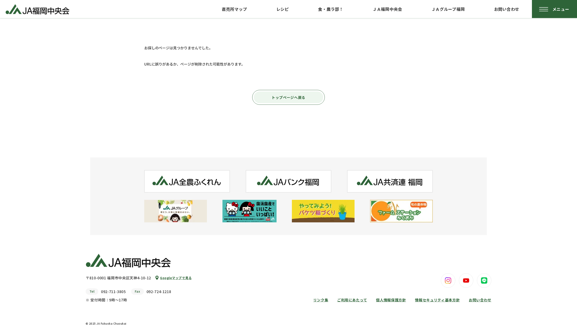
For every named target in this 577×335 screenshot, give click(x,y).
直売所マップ (234, 9)
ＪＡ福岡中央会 (387, 9)
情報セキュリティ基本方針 (437, 300)
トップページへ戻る (288, 97)
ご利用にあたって (352, 300)
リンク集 (320, 300)
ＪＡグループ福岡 (448, 9)
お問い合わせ (506, 9)
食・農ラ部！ (330, 9)
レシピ (282, 9)
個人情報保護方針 (391, 300)
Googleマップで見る (176, 278)
